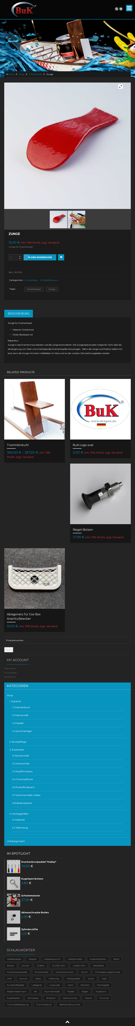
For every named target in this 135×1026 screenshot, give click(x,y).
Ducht (84, 972)
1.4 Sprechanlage (22, 731)
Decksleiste (98, 965)
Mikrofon (85, 985)
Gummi (23, 978)
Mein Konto (10, 668)
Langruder (54, 985)
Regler (85, 991)
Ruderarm (101, 991)
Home (11, 74)
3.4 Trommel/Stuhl (22, 779)
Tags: (12, 289)
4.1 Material (18, 819)
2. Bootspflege (17, 741)
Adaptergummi (52, 959)
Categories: (16, 280)
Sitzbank (50, 998)
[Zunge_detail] (58, 219)
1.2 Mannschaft (20, 715)
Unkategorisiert (16, 841)
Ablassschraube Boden (35, 912)
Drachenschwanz (65, 972)
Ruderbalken (13, 998)
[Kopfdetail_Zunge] (76, 219)
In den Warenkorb (40, 257)
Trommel (104, 998)
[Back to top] (67, 1021)
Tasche (88, 998)
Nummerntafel (52, 991)
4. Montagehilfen (19, 813)
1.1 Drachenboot (21, 707)
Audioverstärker (98, 959)
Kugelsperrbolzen (32, 878)
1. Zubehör (15, 701)
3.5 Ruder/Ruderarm (23, 787)
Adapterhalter (75, 959)
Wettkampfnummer (69, 1004)
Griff (9, 978)
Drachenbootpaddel (17, 972)
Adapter (32, 959)
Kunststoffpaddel (15, 985)
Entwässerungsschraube (107, 972)
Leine (70, 985)
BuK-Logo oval (83, 445)
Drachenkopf (34, 289)
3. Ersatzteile (35, 74)
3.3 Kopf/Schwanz (49, 280)
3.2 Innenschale (21, 763)
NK (35, 991)
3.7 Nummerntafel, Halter (26, 795)
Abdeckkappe (14, 959)
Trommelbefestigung (18, 1004)
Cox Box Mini (58, 965)
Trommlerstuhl (18, 445)
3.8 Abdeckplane (22, 803)
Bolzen (10, 965)
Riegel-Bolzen (83, 529)
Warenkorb (10, 677)
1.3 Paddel (18, 723)
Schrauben (33, 998)
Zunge (52, 289)
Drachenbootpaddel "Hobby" (38, 862)
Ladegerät (37, 985)
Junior (91, 978)
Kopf (104, 978)
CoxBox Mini (79, 965)
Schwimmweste (30, 895)
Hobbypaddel (73, 978)
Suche (9, 649)
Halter (38, 978)
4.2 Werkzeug (20, 827)
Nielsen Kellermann (16, 991)
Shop (21, 74)
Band (116, 959)
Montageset (103, 985)
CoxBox (40, 965)
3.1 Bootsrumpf (20, 755)
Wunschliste (10, 672)
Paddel (70, 991)
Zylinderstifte (29, 929)
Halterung (54, 978)
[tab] (18, 313)
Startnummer (70, 998)
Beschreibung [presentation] (18, 313)
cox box (25, 965)
